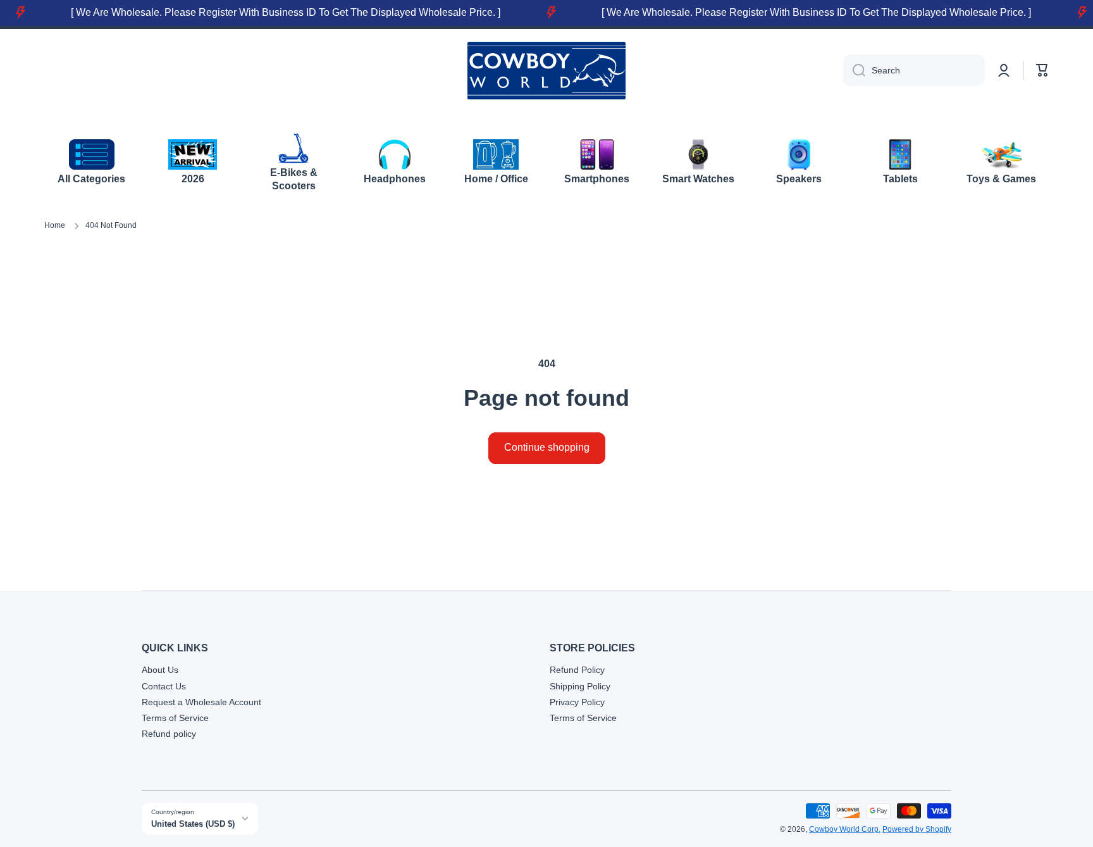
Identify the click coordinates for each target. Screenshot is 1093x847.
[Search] (854, 70)
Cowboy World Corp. (844, 829)
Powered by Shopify (916, 829)
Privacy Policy (577, 702)
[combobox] (914, 70)
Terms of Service (175, 718)
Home (54, 225)
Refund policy (169, 734)
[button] (1042, 70)
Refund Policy (577, 670)
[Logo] (546, 70)
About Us (160, 670)
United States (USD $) (193, 824)
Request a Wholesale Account (201, 702)
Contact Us (164, 686)
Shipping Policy (580, 686)
